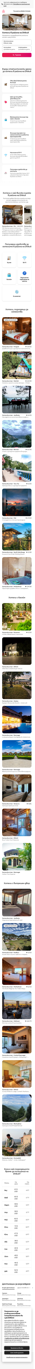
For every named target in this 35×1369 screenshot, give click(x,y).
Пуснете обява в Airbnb (21, 11)
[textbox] (9, 49)
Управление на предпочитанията (16, 1357)
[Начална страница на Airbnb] (3, 11)
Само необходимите (16, 1353)
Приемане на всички (17, 1348)
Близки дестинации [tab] (8, 1287)
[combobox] (17, 43)
